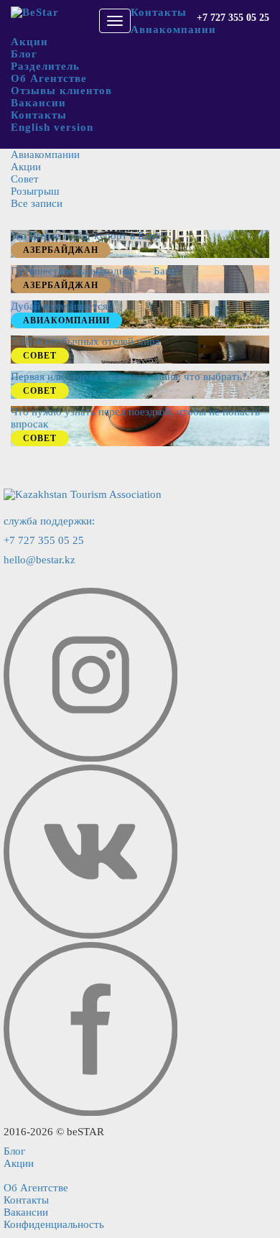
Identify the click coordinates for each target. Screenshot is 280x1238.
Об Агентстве (49, 78)
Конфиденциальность (54, 1224)
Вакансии (38, 102)
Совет (25, 179)
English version (52, 127)
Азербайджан (60, 250)
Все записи (36, 203)
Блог (24, 54)
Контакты (159, 12)
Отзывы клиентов (61, 90)
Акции (29, 41)
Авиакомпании (173, 29)
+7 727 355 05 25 (233, 17)
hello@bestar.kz (39, 559)
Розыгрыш (35, 191)
